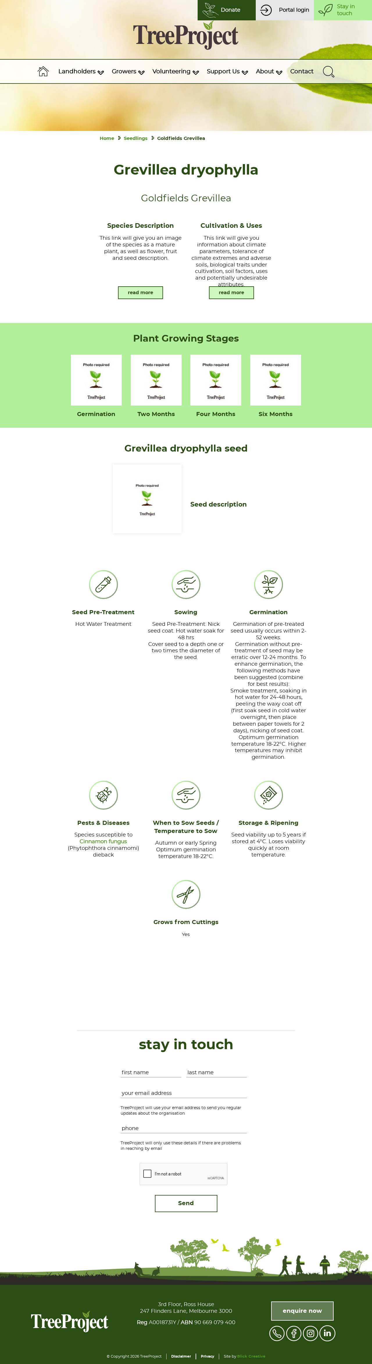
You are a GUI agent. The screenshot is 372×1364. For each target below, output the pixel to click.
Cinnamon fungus (103, 841)
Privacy (207, 1356)
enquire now (302, 1311)
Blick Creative (251, 1356)
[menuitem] (80, 71)
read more (140, 292)
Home (107, 138)
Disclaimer (181, 1356)
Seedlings (136, 138)
